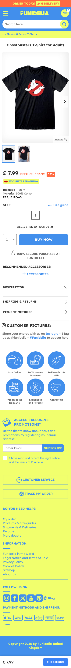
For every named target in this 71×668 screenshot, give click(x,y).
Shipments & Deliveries (19, 527)
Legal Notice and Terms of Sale (25, 558)
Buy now (43, 239)
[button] (64, 102)
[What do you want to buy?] (5, 13)
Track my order (38, 494)
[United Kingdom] (6, 598)
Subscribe (53, 448)
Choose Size (55, 661)
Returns (8, 531)
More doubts (12, 535)
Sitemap (9, 570)
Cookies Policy (13, 566)
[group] (8, 154)
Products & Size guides (19, 523)
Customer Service (38, 479)
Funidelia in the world (18, 554)
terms (23, 462)
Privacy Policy (13, 562)
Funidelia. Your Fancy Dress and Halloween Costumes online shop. (34, 13)
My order (9, 519)
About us (9, 574)
